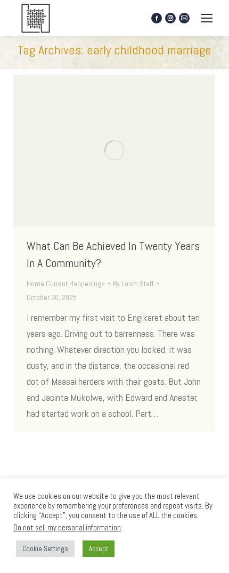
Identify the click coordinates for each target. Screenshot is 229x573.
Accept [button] (98, 548)
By (133, 283)
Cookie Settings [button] (45, 548)
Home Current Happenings (66, 283)
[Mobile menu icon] (206, 18)
